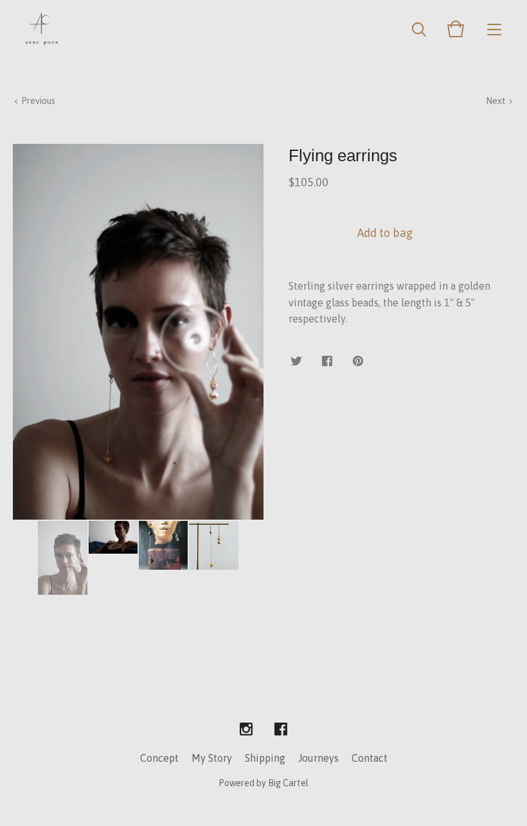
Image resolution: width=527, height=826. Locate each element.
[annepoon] (42, 29)
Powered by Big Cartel (263, 783)
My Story (212, 758)
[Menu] (494, 29)
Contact (370, 758)
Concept (159, 758)
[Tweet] (296, 361)
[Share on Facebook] (327, 361)
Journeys (318, 758)
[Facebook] (280, 729)
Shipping (265, 758)
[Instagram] (246, 729)
